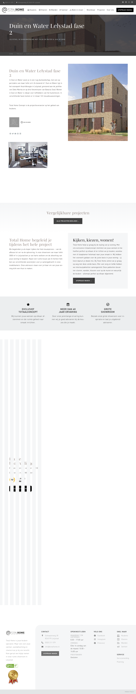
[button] (10, 133)
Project (20, 54)
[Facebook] (125, 2)
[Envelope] (122, 2)
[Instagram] (129, 2)
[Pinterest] (132, 2)
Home (11, 54)
